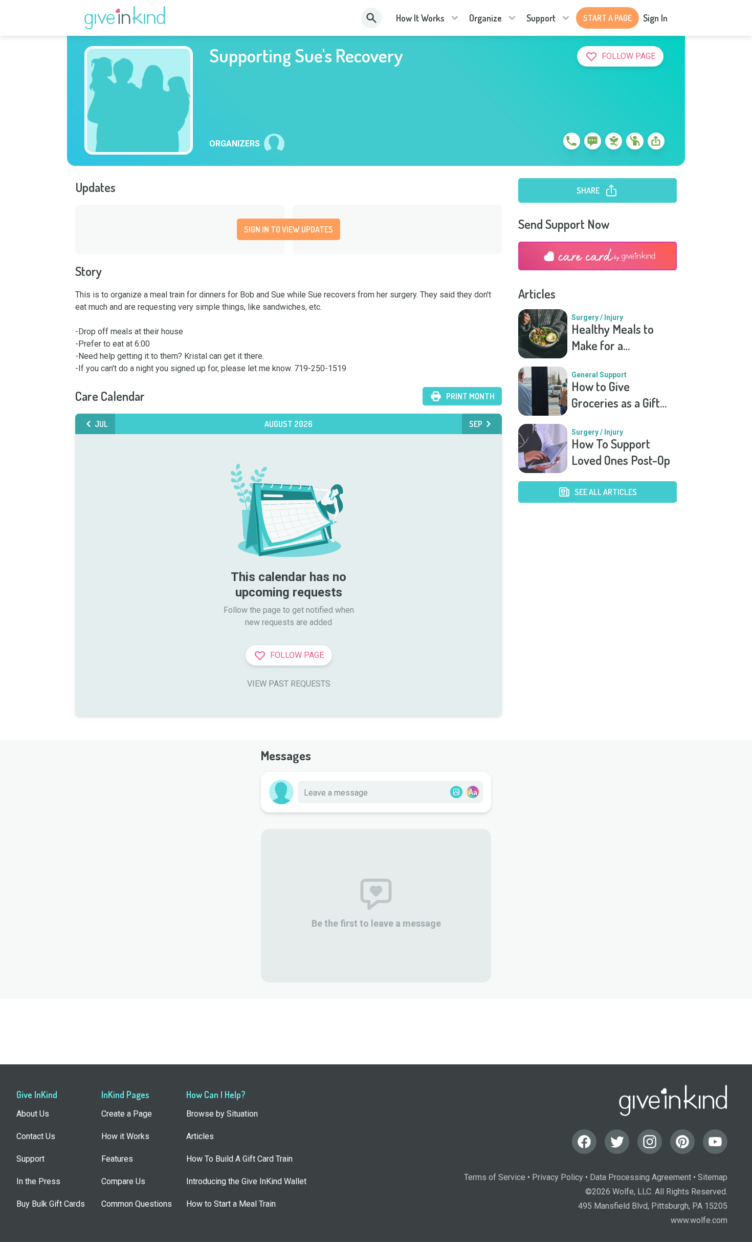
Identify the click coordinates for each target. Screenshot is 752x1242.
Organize (485, 18)
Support (541, 18)
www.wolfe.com (699, 1220)
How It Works (420, 18)
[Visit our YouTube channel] (715, 1141)
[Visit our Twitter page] (617, 1141)
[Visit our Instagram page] (649, 1141)
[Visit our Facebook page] (584, 1141)
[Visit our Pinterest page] (682, 1141)
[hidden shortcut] (548, 143)
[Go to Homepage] (125, 18)
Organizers (234, 144)
